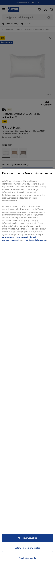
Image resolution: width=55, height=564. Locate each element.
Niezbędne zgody (27, 558)
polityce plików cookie (35, 240)
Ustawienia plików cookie (27, 548)
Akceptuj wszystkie (27, 538)
